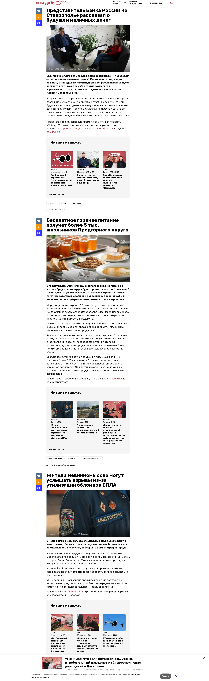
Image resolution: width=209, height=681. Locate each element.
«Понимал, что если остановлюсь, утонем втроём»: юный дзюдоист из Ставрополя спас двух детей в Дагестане (103, 662)
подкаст (52, 203)
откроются (116, 378)
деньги (64, 203)
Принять (165, 676)
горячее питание (55, 458)
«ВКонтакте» (105, 128)
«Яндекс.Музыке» (85, 128)
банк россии (78, 203)
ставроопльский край (92, 458)
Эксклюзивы (156, 3)
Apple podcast (64, 128)
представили (76, 591)
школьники (72, 458)
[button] (52, 663)
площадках (53, 131)
